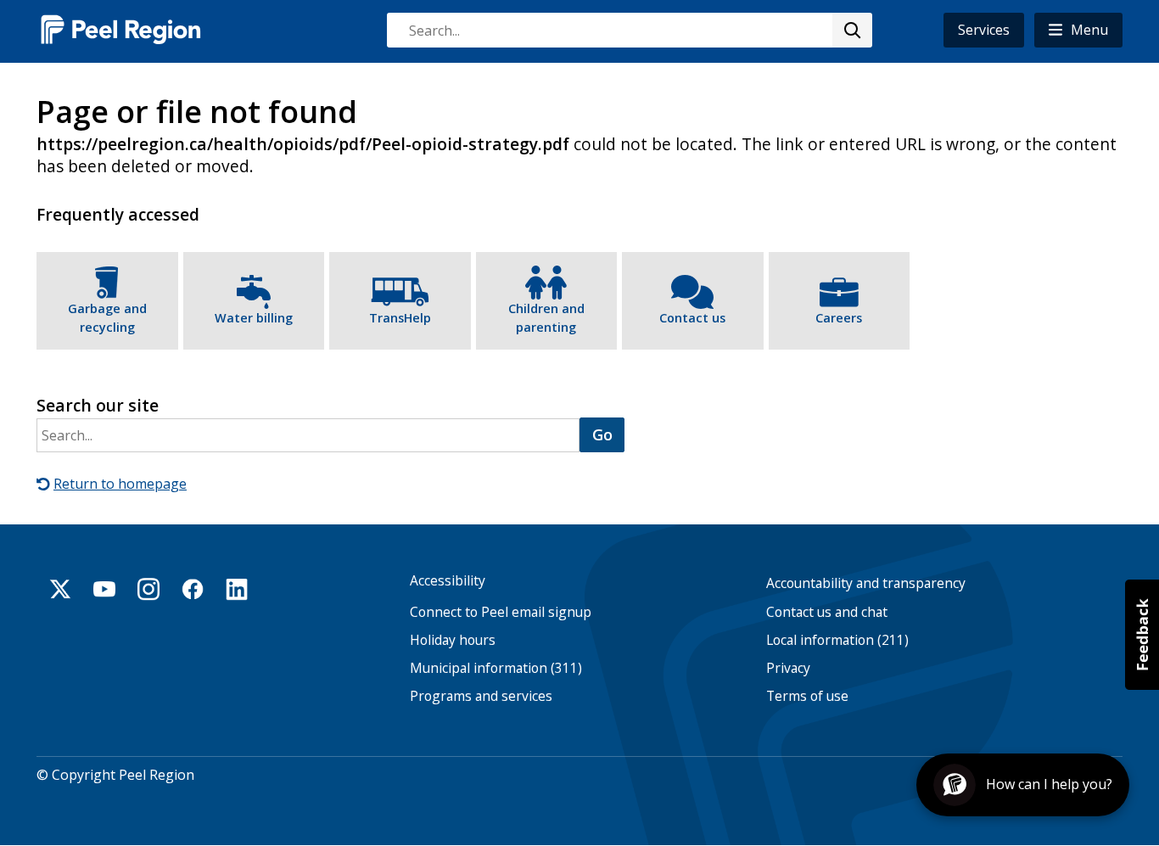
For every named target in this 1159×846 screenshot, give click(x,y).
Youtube (104, 589)
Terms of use (807, 696)
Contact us (692, 318)
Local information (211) (837, 640)
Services (984, 29)
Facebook (193, 589)
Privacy (788, 668)
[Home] (121, 29)
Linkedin (237, 589)
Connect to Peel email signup (500, 612)
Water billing (254, 318)
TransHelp (400, 318)
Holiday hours (453, 640)
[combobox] (629, 30)
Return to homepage (120, 483)
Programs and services (481, 696)
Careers (838, 318)
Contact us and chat (826, 612)
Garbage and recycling (107, 317)
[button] (1078, 30)
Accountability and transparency (866, 583)
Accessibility (447, 581)
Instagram (148, 589)
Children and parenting (546, 317)
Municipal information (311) (496, 668)
